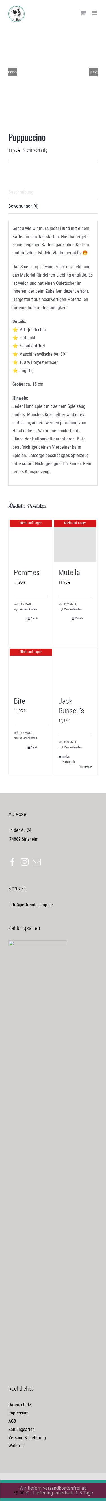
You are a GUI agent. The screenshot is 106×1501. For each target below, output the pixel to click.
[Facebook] (12, 862)
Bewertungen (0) (23, 206)
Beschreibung (20, 192)
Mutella (69, 572)
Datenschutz (19, 1404)
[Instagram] (25, 862)
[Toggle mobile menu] (95, 13)
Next (94, 72)
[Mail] (37, 862)
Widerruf (16, 1445)
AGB (12, 1421)
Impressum (18, 1413)
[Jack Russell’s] (75, 670)
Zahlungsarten (21, 1429)
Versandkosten (28, 609)
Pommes (27, 572)
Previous (12, 72)
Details (35, 618)
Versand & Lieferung (27, 1437)
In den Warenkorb (68, 759)
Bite (19, 701)
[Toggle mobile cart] (83, 13)
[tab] (53, 192)
